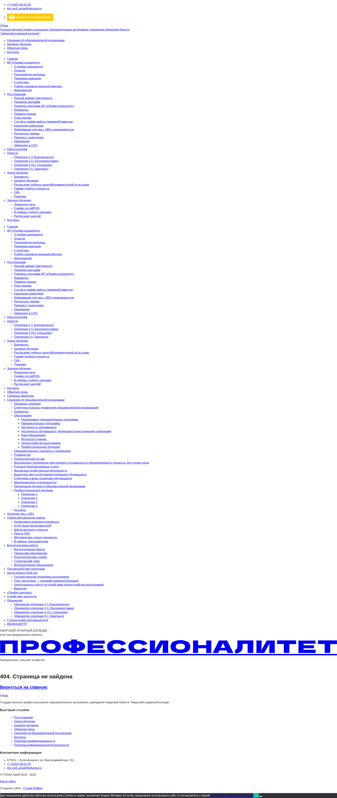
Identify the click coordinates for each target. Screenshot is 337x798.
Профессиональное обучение (40, 446)
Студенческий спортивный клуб (27, 620)
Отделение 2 (29, 498)
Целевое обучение (19, 44)
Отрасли (19, 70)
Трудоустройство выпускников (41, 443)
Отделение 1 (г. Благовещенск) (34, 157)
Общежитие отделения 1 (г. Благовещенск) (42, 604)
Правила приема (25, 113)
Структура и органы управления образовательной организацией (56, 407)
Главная (12, 58)
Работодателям (17, 149)
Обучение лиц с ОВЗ (20, 513)
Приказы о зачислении (29, 137)
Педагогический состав (29, 458)
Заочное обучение (19, 200)
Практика (20, 196)
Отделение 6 (29, 505)
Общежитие (21, 141)
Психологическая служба (30, 557)
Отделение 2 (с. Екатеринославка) (36, 160)
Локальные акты (24, 204)
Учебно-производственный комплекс (38, 86)
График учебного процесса (31, 188)
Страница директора (20, 395)
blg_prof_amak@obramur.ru (24, 8)
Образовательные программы (40, 423)
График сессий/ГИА (27, 208)
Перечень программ (27, 101)
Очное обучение (17, 172)
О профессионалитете (28, 66)
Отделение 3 (29, 502)
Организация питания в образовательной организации (49, 486)
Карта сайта (8, 781)
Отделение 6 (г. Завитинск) (31, 168)
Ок (256, 795)
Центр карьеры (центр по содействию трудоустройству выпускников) (59, 584)
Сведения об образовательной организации (36, 40)
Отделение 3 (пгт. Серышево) (33, 165)
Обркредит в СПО (25, 145)
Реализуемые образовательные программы (49, 419)
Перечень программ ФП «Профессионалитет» (44, 106)
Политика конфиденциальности (34, 741)
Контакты (13, 52)
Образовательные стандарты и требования (42, 451)
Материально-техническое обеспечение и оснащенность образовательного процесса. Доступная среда (81, 462)
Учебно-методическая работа (26, 517)
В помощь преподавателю (31, 541)
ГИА (17, 192)
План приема (22, 117)
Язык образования (33, 435)
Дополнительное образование (34, 565)
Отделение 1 (29, 494)
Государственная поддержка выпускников (41, 576)
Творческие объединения (30, 553)
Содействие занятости (22, 596)
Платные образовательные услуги (36, 466)
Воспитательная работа (22, 545)
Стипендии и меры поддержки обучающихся (43, 478)
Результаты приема (26, 133)
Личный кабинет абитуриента (33, 98)
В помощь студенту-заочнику (32, 212)
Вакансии (20, 588)
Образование (23, 415)
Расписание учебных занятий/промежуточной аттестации (51, 184)
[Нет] (260, 796)
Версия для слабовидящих (33, 16)
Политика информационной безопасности (41, 745)
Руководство (22, 454)
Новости (12, 153)
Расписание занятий (27, 216)
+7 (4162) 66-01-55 (19, 4)
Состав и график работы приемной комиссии (43, 121)
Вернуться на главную (23, 687)
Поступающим (16, 94)
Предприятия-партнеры (29, 74)
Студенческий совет (27, 561)
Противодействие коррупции (26, 568)
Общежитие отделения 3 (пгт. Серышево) (41, 612)
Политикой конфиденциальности (231, 795)
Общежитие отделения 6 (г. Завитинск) (39, 616)
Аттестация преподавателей (32, 525)
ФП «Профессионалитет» (23, 62)
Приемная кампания (27, 78)
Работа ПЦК (22, 533)
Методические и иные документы (35, 537)
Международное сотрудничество (35, 482)
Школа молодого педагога (31, 529)
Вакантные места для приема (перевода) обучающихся (50, 474)
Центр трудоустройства (22, 572)
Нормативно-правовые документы (36, 521)
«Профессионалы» (19, 592)
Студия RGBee (32, 788)
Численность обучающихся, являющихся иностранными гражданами (66, 431)
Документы (21, 109)
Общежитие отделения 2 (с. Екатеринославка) (44, 608)
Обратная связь (17, 48)
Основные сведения (27, 403)
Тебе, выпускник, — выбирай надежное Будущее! (46, 580)
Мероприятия (23, 90)
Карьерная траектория (29, 125)
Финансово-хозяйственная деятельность (40, 470)
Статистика (21, 82)
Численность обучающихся (39, 427)
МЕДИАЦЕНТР (17, 624)
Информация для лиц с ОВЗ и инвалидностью (44, 129)
